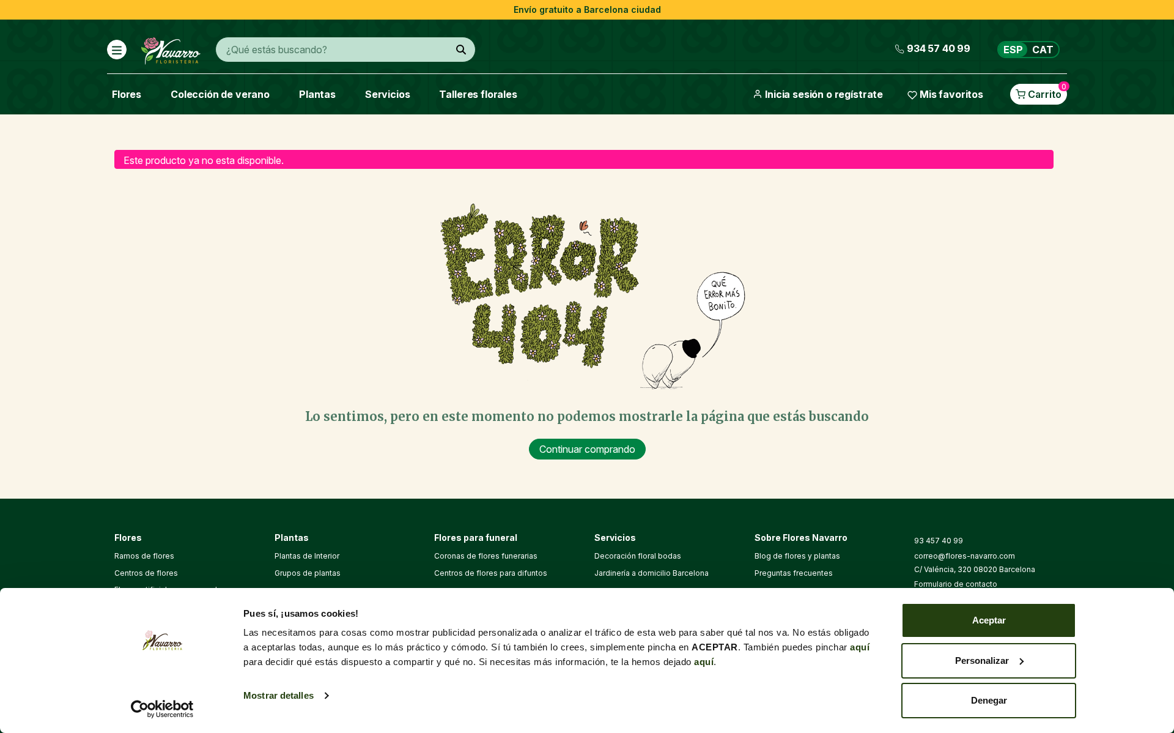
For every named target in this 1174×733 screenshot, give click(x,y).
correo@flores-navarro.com (964, 555)
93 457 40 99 (938, 540)
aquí (859, 647)
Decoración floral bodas (637, 555)
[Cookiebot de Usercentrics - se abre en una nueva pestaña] (162, 709)
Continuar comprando (587, 449)
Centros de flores (146, 573)
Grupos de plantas (308, 573)
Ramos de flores (144, 555)
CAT (1043, 49)
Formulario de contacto (955, 584)
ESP (1013, 49)
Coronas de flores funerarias (485, 555)
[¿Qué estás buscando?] (461, 49)
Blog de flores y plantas (797, 555)
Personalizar (982, 660)
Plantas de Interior (307, 555)
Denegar (989, 700)
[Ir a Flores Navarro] (171, 48)
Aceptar (989, 620)
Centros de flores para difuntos (490, 573)
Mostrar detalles (278, 695)
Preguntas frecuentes (794, 573)
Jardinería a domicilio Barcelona (651, 573)
